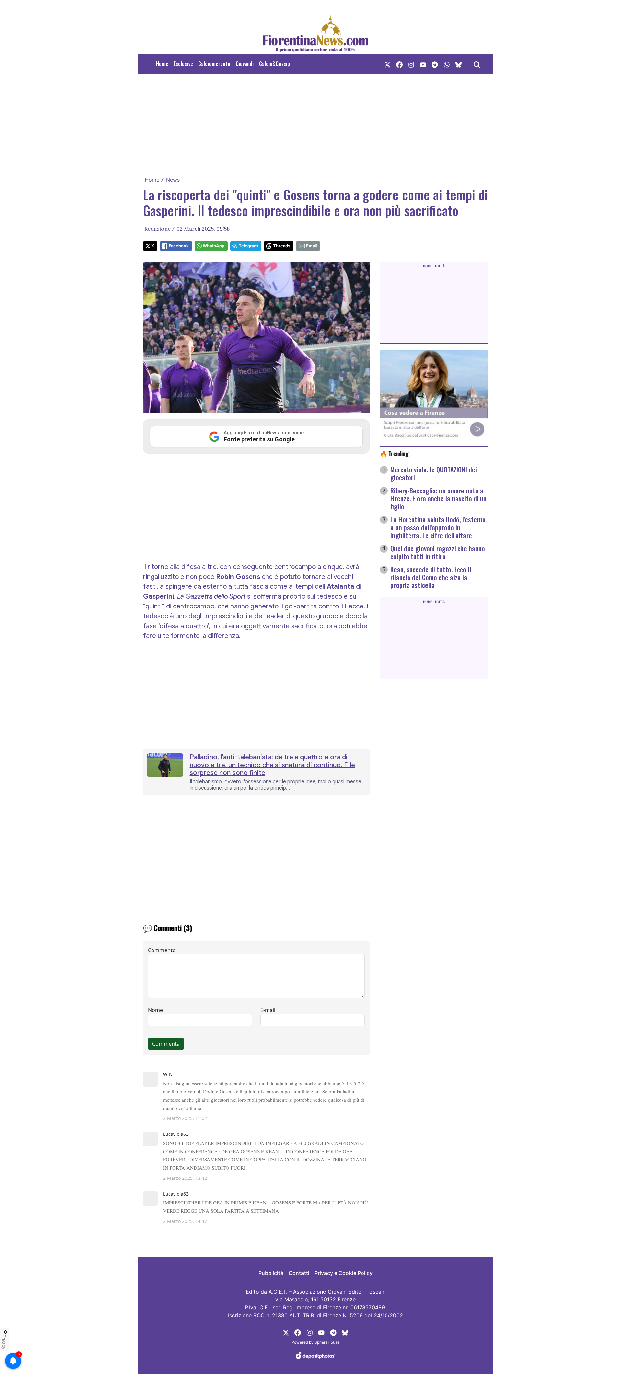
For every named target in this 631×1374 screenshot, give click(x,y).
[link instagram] (411, 63)
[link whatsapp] (447, 63)
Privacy (4, 1341)
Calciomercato (214, 64)
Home (162, 64)
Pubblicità (270, 1273)
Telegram (248, 245)
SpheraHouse (327, 1342)
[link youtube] (423, 63)
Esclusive (183, 64)
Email (311, 245)
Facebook (179, 245)
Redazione (157, 228)
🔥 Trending (394, 453)
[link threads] (458, 63)
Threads (281, 245)
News (173, 179)
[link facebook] (399, 63)
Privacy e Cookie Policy (344, 1273)
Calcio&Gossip (274, 64)
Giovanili (245, 64)
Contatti (299, 1273)
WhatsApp (213, 245)
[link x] (387, 63)
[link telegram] (435, 63)
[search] (477, 63)
